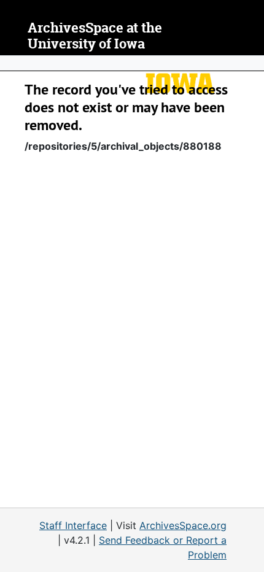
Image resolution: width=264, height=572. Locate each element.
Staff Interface (73, 525)
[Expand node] (251, 63)
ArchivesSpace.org (183, 525)
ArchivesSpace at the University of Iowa (95, 36)
